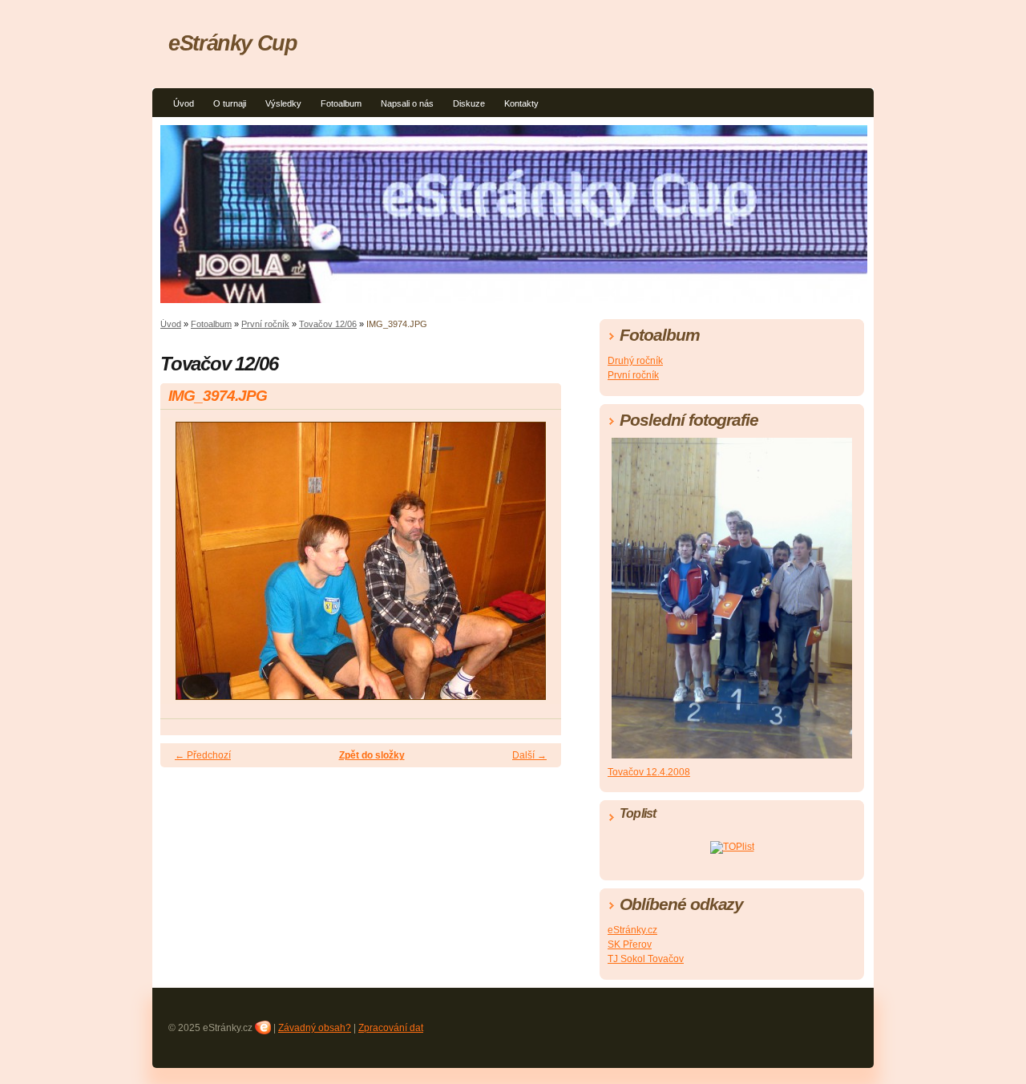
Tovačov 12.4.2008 (649, 772)
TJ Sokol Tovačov (646, 959)
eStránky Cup (232, 42)
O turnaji (229, 103)
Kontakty (521, 103)
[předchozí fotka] (186, 568)
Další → (529, 755)
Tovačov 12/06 (328, 324)
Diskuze (469, 103)
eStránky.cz (632, 930)
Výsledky (283, 103)
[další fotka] (535, 568)
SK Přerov (630, 944)
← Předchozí (203, 755)
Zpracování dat (390, 1027)
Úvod (183, 103)
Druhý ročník (635, 360)
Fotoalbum (341, 103)
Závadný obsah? (314, 1027)
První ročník (265, 324)
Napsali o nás (407, 103)
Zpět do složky (372, 755)
